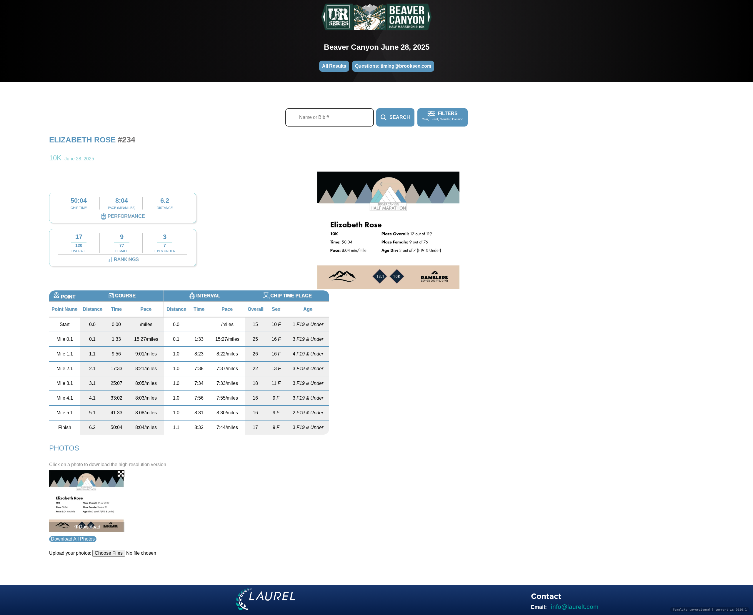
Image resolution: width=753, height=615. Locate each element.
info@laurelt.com (575, 606)
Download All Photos (73, 538)
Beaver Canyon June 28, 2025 (376, 47)
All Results (334, 66)
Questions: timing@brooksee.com (393, 66)
